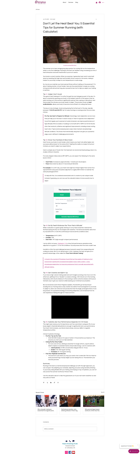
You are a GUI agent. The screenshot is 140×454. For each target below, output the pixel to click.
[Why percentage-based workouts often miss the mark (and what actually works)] (93, 401)
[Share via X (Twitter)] (47, 382)
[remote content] (70, 203)
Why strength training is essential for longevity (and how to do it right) (46, 410)
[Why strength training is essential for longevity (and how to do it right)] (46, 401)
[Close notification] (137, 445)
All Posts (38, 9)
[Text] (73, 441)
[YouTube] (73, 452)
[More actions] (96, 19)
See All (102, 392)
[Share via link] (54, 382)
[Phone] (70, 441)
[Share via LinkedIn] (51, 382)
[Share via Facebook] (43, 382)
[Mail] (66, 441)
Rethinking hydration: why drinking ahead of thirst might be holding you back (70, 410)
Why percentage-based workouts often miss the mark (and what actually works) (92, 410)
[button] (96, 2)
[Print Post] (58, 382)
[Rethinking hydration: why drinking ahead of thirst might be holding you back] (70, 401)
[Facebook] (70, 452)
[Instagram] (66, 452)
